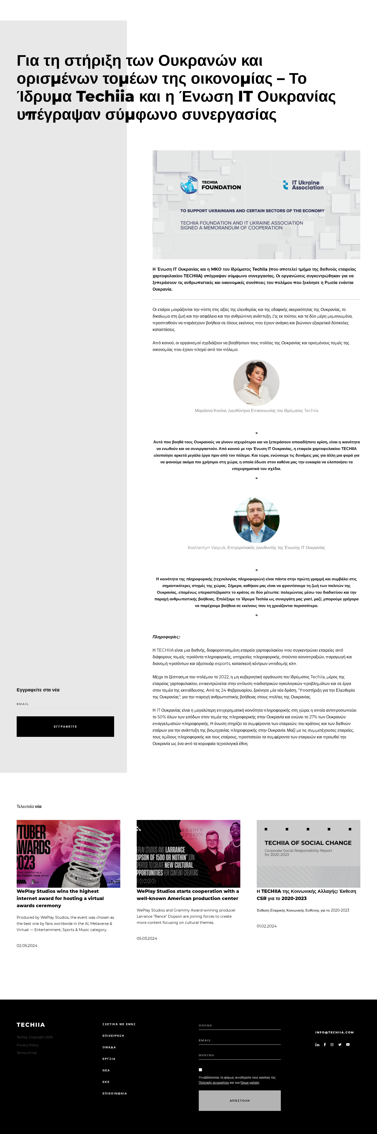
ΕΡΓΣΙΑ (109, 1059)
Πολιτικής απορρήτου (214, 1082)
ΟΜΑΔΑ (109, 1047)
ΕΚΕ (106, 1082)
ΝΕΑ (106, 1070)
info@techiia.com (334, 1032)
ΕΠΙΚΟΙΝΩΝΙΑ (115, 1093)
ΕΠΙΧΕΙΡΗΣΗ (113, 1036)
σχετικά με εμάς (119, 1024)
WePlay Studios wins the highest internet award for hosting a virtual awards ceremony (60, 898)
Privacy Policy (27, 1045)
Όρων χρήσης (250, 1082)
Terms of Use (27, 1053)
